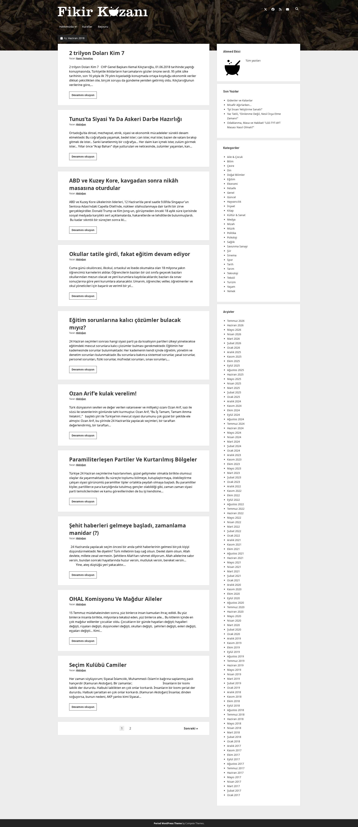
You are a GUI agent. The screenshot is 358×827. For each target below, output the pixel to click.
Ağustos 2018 (235, 710)
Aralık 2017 (234, 746)
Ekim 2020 (233, 593)
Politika (231, 233)
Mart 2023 (233, 473)
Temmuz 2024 (235, 423)
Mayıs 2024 (234, 432)
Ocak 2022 (233, 535)
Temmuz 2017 (235, 768)
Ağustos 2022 (235, 504)
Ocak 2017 (233, 795)
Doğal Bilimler (236, 175)
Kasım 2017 (234, 750)
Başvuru (103, 26)
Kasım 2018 (234, 696)
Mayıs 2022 (234, 517)
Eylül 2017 (233, 759)
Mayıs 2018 (234, 723)
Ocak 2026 (233, 347)
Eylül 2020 (233, 598)
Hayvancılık (234, 201)
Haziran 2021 (235, 558)
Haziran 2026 (235, 325)
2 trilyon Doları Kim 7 (96, 52)
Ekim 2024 (233, 410)
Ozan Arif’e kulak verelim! (102, 393)
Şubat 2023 (234, 477)
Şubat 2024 (234, 446)
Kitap (230, 210)
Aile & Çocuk (235, 157)
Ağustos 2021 (235, 553)
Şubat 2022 (234, 531)
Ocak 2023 (233, 482)
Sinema (231, 255)
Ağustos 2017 (235, 763)
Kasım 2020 (234, 589)
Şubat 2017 (234, 790)
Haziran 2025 (235, 374)
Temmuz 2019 (235, 661)
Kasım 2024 (234, 406)
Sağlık (231, 242)
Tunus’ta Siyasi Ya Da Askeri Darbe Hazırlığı (125, 118)
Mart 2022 (233, 526)
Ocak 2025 (233, 397)
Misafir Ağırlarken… (239, 105)
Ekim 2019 (233, 647)
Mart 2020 (233, 625)
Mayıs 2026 (234, 329)
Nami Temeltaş (84, 58)
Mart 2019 (233, 678)
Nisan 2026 (234, 334)
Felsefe (231, 188)
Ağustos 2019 (235, 656)
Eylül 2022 (233, 499)
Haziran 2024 (235, 428)
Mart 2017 (233, 786)
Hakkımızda (66, 26)
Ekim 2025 (233, 361)
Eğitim (231, 179)
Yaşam (231, 286)
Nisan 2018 (234, 728)
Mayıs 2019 (234, 670)
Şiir (229, 251)
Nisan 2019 (234, 674)
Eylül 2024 (233, 414)
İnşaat (231, 206)
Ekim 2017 (233, 755)
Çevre (230, 166)
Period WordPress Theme (168, 823)
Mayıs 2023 (234, 468)
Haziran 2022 (235, 513)
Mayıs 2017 (234, 777)
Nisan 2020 (234, 620)
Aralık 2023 (234, 455)
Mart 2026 (233, 338)
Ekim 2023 (233, 464)
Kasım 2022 (234, 491)
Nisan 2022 (234, 522)
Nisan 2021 (234, 567)
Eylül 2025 (233, 365)
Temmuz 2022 (235, 508)
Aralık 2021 (234, 540)
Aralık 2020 (234, 585)
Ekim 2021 (233, 549)
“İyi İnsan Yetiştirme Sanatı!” (244, 109)
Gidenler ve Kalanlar (240, 100)
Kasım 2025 (234, 356)
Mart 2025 (233, 388)
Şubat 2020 (234, 629)
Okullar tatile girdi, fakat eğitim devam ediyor (129, 253)
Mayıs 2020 (234, 616)
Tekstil (231, 277)
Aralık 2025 (234, 352)
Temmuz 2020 (235, 607)
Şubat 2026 (234, 343)
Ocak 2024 (233, 450)
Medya (231, 219)
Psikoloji (232, 237)
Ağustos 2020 (235, 602)
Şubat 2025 (234, 392)
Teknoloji (232, 273)
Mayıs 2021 (234, 562)
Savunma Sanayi (237, 246)
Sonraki (189, 728)
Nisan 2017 (234, 781)
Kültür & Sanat (236, 215)
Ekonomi (232, 183)
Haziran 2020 (235, 611)
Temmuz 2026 (235, 321)
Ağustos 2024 (235, 419)
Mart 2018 (233, 732)
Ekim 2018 (233, 701)
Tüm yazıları (253, 60)
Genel (230, 192)
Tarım (230, 269)
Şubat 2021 (234, 576)
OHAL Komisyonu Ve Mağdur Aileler (115, 598)
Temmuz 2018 (235, 714)
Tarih (230, 264)
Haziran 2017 (235, 772)
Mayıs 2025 (234, 379)
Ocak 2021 (233, 580)
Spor (230, 260)
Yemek (231, 291)
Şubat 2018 (234, 737)
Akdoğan (81, 124)
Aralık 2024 (234, 401)
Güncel (231, 197)
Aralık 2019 (234, 638)
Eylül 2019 (233, 652)
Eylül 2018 (233, 705)
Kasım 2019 (234, 643)
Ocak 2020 (233, 634)
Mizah (231, 224)
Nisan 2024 (234, 437)
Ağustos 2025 (235, 370)
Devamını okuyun (84, 96)
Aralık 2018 (234, 692)
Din (229, 170)
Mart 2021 (233, 571)
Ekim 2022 (233, 495)
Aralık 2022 (234, 486)
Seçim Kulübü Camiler (98, 664)
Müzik (231, 228)
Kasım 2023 (234, 459)
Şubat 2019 (234, 683)
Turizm (231, 282)
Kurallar (87, 26)
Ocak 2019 (233, 687)
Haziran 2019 (235, 665)
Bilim (230, 161)
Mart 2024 (233, 441)
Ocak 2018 (233, 741)
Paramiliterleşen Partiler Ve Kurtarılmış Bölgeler (133, 459)
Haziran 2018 (235, 719)
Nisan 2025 (234, 383)
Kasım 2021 (234, 544)
